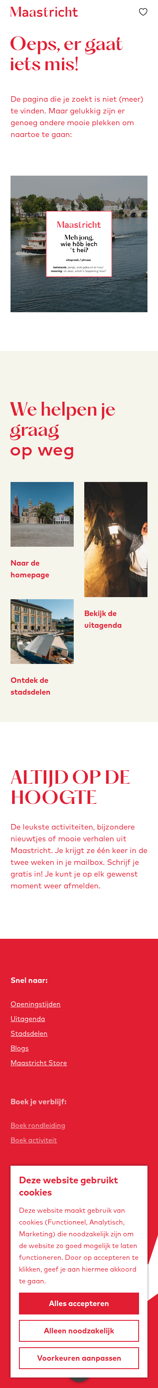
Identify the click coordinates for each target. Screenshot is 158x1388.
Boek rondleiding (38, 1125)
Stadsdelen (29, 1033)
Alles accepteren (79, 1303)
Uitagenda (28, 1018)
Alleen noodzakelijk (79, 1330)
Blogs (20, 1048)
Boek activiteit (34, 1140)
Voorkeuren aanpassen (79, 1358)
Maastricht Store (39, 1063)
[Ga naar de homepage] (44, 12)
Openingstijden (36, 1004)
